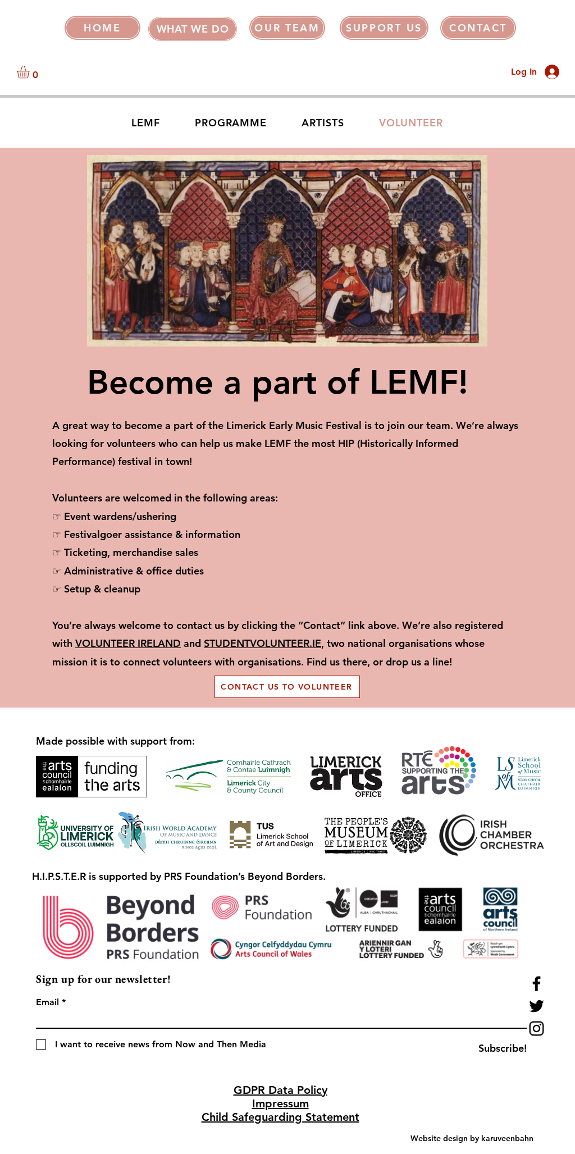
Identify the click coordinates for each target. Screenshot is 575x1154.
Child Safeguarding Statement (280, 1117)
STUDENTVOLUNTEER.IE (262, 643)
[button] (193, 29)
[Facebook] (536, 983)
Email (47, 1002)
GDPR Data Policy (280, 1090)
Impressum (280, 1103)
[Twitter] (536, 1006)
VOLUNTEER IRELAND (128, 643)
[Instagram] (536, 1028)
